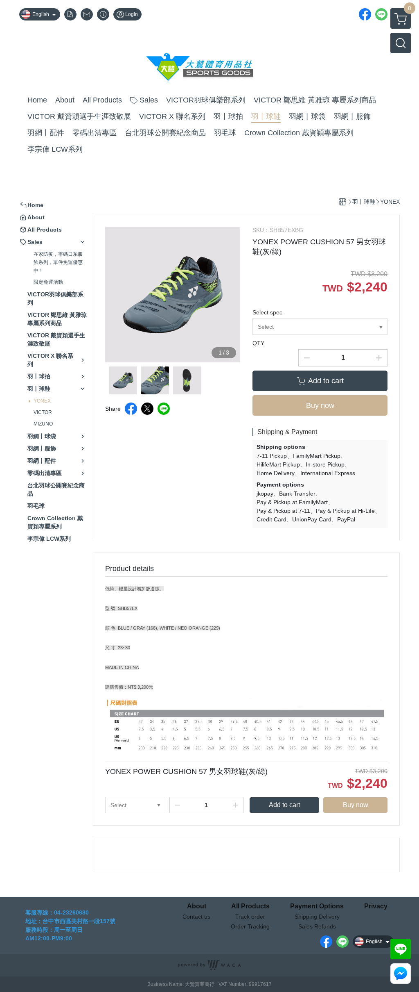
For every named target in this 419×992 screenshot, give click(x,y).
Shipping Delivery (317, 916)
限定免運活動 (48, 282)
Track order (250, 916)
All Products (250, 906)
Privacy (375, 906)
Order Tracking (250, 926)
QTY (258, 343)
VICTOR (43, 412)
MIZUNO (43, 424)
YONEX (42, 401)
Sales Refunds (317, 926)
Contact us (196, 916)
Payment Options (317, 906)
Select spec (267, 312)
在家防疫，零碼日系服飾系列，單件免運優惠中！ (58, 262)
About (196, 906)
